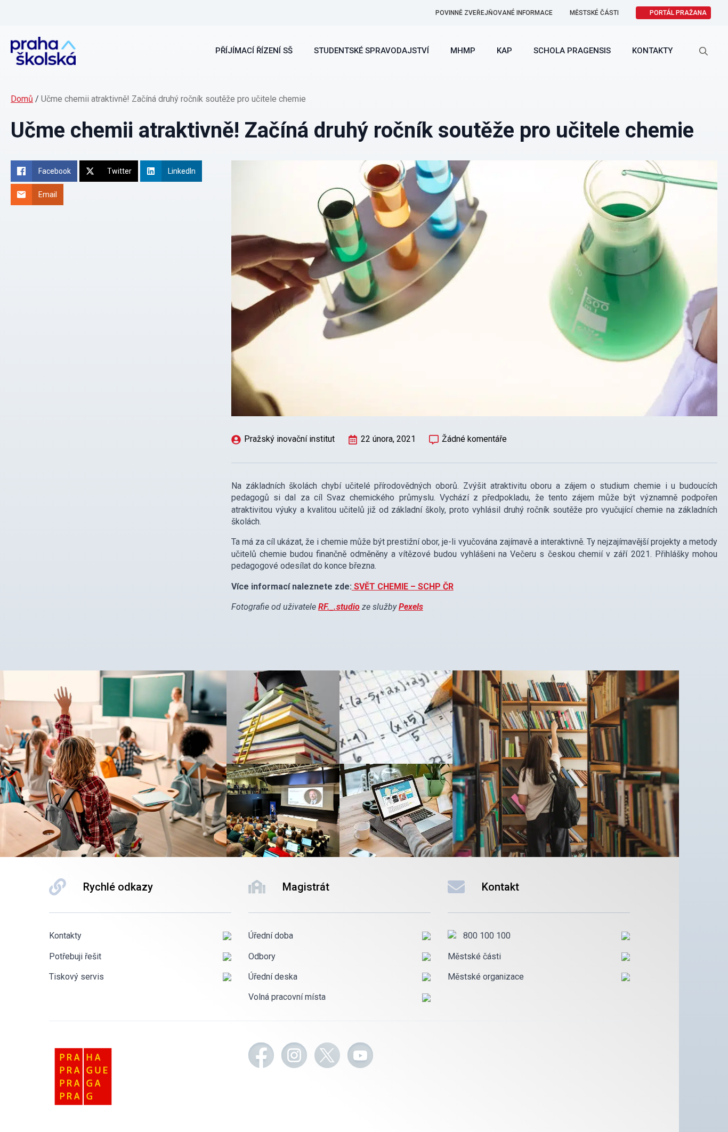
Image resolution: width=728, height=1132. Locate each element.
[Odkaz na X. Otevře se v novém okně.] (327, 1056)
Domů (22, 99)
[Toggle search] (703, 51)
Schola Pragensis (572, 50)
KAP (504, 50)
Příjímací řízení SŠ (254, 50)
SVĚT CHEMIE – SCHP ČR (403, 586)
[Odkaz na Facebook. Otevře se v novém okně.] (261, 1056)
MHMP (462, 50)
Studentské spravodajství (371, 50)
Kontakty (652, 50)
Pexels (411, 607)
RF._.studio (339, 607)
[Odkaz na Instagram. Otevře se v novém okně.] (294, 1056)
